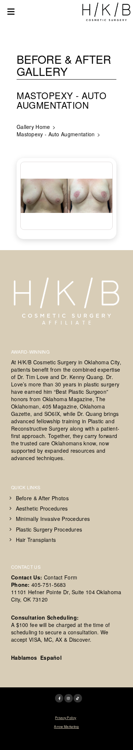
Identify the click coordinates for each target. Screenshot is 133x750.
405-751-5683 (48, 584)
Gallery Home (33, 126)
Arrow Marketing (66, 726)
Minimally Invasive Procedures (53, 518)
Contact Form (61, 577)
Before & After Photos (42, 498)
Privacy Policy (65, 717)
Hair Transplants (36, 539)
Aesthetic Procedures (42, 508)
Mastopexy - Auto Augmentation (56, 134)
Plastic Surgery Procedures (49, 529)
